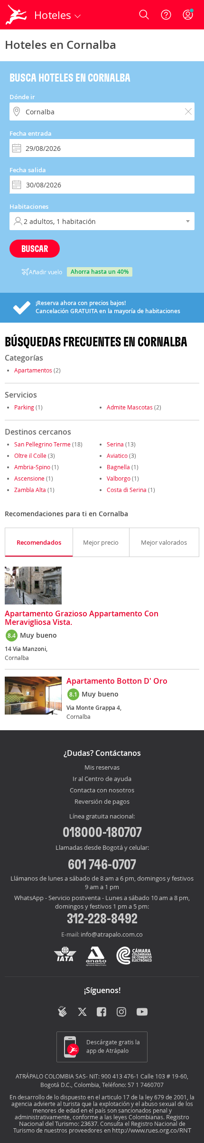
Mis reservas (102, 767)
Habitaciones (28, 206)
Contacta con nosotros (102, 790)
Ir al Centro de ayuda (102, 779)
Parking (24, 407)
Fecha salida (27, 170)
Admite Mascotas (130, 407)
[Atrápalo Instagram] (122, 1012)
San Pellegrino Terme (42, 444)
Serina (115, 444)
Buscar (34, 248)
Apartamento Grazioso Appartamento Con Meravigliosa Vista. (81, 618)
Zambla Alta (30, 489)
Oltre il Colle (30, 455)
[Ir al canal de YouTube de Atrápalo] (142, 1012)
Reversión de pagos (102, 802)
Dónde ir (22, 96)
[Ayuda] (166, 14)
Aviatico (117, 455)
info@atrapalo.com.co (112, 934)
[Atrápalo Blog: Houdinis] (62, 1011)
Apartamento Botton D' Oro (116, 681)
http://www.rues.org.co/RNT (151, 1130)
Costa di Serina (127, 489)
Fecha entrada (30, 133)
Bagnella (118, 467)
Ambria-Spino (32, 467)
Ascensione (29, 478)
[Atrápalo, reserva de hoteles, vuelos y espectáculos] (16, 14)
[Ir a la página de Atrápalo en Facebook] (102, 1012)
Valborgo (118, 478)
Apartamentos (33, 370)
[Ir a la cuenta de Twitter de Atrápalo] (82, 1012)
